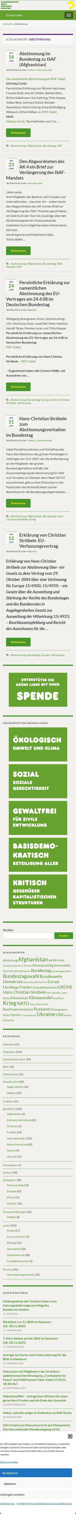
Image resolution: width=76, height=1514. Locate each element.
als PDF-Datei (47, 112)
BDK (6, 1066)
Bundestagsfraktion (61, 971)
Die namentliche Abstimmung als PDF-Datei (35, 79)
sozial (6, 1225)
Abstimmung (18, 145)
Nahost (11, 1150)
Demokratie (13, 981)
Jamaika (56, 992)
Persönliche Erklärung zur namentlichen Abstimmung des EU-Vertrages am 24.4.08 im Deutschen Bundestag (38, 293)
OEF (59, 145)
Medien (11, 1217)
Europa (45, 399)
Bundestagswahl (21, 976)
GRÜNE (65, 987)
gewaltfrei (9, 1108)
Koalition (58, 998)
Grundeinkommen (45, 987)
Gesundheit (14, 1248)
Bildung (11, 1242)
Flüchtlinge (11, 987)
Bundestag (49, 145)
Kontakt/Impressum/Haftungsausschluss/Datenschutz (44, 1503)
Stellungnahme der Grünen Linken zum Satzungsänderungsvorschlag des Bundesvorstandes (30, 1305)
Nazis (32, 1004)
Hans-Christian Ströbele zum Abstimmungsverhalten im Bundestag (36, 427)
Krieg (32, 519)
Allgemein (32, 309)
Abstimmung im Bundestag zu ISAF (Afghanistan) (37, 59)
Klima (6, 998)
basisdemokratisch (14, 1059)
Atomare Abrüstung (19, 1120)
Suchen (8, 930)
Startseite (7, 23)
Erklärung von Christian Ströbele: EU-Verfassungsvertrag (42, 540)
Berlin (27, 971)
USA (60, 1014)
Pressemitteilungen (14, 1212)
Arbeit (11, 1230)
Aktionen (8, 1044)
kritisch (7, 1172)
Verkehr (12, 1203)
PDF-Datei (13, 347)
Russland (42, 1009)
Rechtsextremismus (18, 1009)
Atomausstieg (42, 965)
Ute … (55, 121)
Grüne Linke (14, 15)
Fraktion (31, 69)
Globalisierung (16, 1255)
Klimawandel (40, 997)
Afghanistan (34, 145)
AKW (52, 960)
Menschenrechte (17, 1144)
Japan (64, 993)
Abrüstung (10, 960)
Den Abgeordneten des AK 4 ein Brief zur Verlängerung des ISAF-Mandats (35, 169)
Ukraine (46, 1014)
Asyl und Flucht (16, 1236)
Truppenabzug (28, 1015)
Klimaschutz (19, 998)
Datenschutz (10, 1074)
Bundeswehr (51, 976)
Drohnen (12, 1126)
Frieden (25, 987)
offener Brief (42, 1004)
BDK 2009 (19, 971)
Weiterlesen (18, 132)
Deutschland (29, 982)
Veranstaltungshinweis (20, 1274)
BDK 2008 (8, 971)
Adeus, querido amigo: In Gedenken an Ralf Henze (37, 1412)
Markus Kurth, (16, 121)
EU (45, 982)
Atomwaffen (62, 965)
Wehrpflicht (8, 1020)
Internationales (44, 69)
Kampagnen (10, 1165)
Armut (28, 965)
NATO (23, 1003)
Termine (8, 1269)
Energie (11, 1191)
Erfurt (39, 982)
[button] (70, 1436)
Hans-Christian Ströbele (24, 992)
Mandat (10, 266)
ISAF (59, 263)
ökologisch (9, 1180)
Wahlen (68, 1015)
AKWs (60, 960)
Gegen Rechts (15, 1086)
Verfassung (24, 403)
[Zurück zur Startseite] (38, 5)
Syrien (16, 1015)
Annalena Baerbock (13, 965)
